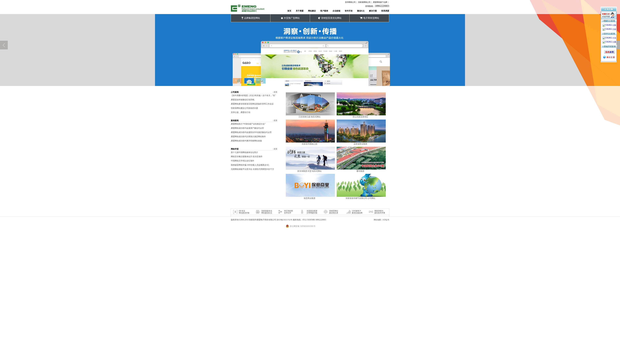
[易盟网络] (247, 8)
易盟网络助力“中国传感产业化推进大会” (248, 124)
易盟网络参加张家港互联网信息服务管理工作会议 (252, 104)
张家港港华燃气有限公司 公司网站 (360, 198)
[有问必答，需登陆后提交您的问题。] (609, 50)
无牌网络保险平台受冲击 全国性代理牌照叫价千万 (252, 169)
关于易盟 (300, 11)
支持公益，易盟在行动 (240, 112)
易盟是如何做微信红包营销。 (243, 100)
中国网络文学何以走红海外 (242, 161)
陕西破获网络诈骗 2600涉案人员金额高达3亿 (250, 165)
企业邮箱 (336, 11)
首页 (289, 11)
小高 (614, 42)
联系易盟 (385, 11)
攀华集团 (360, 171)
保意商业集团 (309, 198)
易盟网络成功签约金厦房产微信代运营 (247, 128)
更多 (275, 92)
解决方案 (373, 11)
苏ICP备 (284, 220)
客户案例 (324, 11)
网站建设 (312, 11)
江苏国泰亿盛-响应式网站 (309, 117)
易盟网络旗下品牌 (380, 2)
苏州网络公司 (350, 2)
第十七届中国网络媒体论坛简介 (244, 152)
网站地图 (377, 220)
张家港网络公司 (364, 2)
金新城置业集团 (360, 144)
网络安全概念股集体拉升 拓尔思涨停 (246, 156)
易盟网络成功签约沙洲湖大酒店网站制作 (248, 136)
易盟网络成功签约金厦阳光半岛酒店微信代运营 (251, 132)
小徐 (614, 29)
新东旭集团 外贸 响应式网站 (309, 171)
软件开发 (349, 11)
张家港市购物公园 (309, 144)
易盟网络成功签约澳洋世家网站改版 (246, 141)
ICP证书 (386, 220)
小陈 (614, 25)
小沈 (614, 38)
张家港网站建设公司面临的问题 (244, 108)
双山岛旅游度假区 (360, 117)
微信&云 (361, 11)
